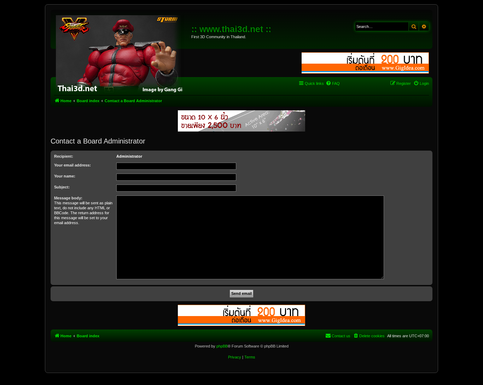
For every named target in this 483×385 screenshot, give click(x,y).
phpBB (222, 346)
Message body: (68, 198)
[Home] (121, 53)
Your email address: (72, 165)
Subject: (62, 187)
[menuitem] (333, 83)
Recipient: (63, 156)
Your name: (64, 176)
